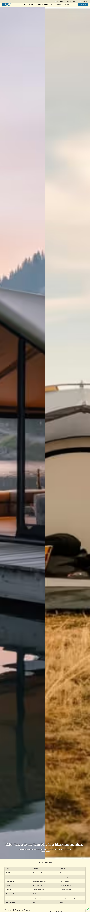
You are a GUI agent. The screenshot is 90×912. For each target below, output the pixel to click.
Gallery (52, 4)
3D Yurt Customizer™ (42, 4)
